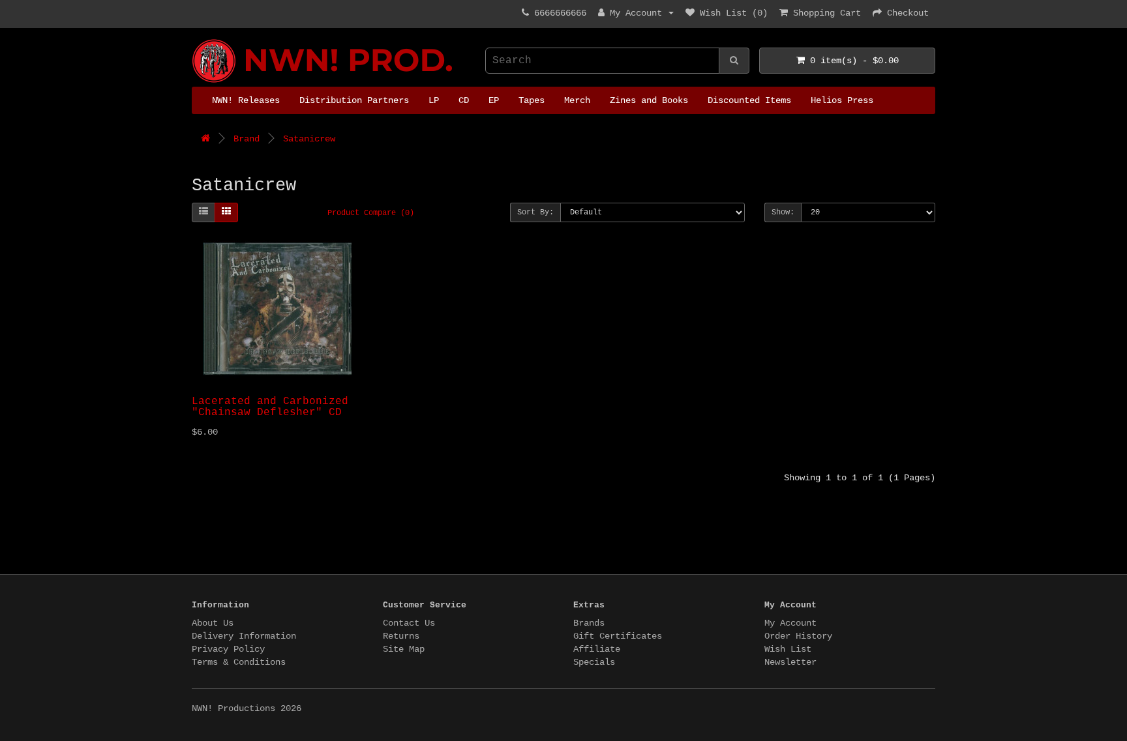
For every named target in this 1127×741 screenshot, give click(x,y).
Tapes (531, 100)
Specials (594, 662)
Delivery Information (244, 636)
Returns (401, 636)
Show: (783, 212)
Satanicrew (309, 139)
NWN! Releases (246, 100)
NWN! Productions (197, 39)
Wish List (787, 649)
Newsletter (790, 662)
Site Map (404, 649)
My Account (790, 623)
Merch (577, 100)
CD (463, 100)
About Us (212, 623)
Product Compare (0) (370, 213)
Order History (798, 636)
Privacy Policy (228, 649)
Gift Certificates (617, 636)
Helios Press (842, 100)
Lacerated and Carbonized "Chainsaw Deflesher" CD (270, 407)
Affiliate (596, 649)
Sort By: (535, 212)
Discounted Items (749, 100)
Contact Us (409, 623)
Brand (246, 139)
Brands (589, 623)
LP (433, 100)
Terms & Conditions (239, 662)
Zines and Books (649, 100)
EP (493, 100)
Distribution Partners (354, 100)
